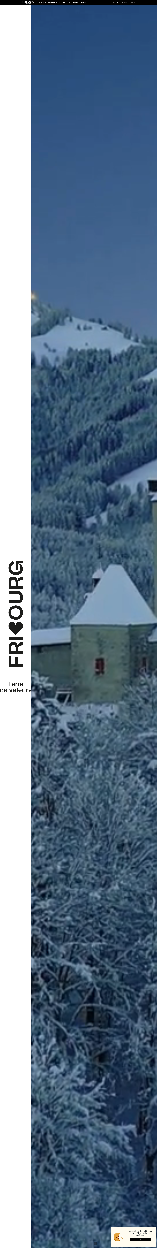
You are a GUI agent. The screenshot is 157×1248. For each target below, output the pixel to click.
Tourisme (41, 2)
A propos (124, 2)
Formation (76, 2)
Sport (69, 2)
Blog (118, 2)
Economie (62, 2)
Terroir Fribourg (52, 2)
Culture (83, 2)
